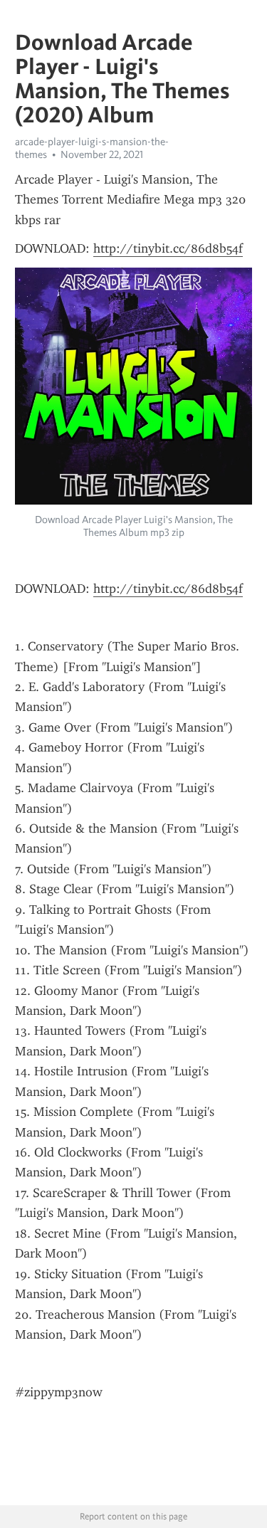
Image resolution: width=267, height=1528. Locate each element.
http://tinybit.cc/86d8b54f (168, 248)
